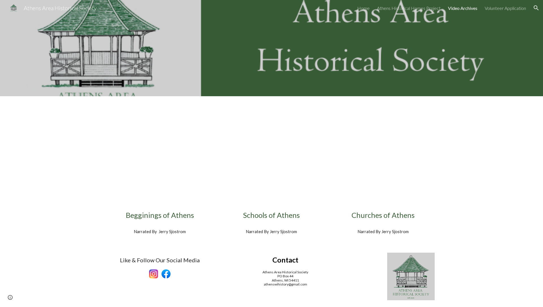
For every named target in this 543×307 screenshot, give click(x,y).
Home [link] (363, 8)
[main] (160, 215)
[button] (536, 8)
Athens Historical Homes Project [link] (409, 8)
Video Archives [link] (462, 8)
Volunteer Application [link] (505, 8)
